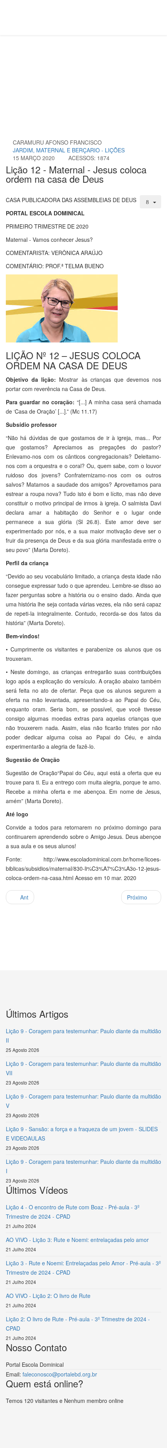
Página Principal (66, 64)
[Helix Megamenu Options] (46, 17)
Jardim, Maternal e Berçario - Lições (69, 150)
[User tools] (151, 201)
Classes (103, 64)
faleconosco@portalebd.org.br (60, 1374)
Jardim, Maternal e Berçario (47, 74)
